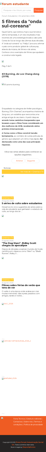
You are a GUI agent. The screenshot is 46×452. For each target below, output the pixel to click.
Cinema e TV (38, 172)
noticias (7, 168)
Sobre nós (28, 422)
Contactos (17, 422)
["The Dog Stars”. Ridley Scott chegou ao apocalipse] (23, 227)
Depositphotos (29, 447)
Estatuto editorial (33, 419)
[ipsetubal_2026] (23, 395)
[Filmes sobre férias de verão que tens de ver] (23, 269)
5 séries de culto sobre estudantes (22, 203)
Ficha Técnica (19, 419)
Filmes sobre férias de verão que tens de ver (21, 286)
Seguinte (31, 161)
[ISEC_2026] (23, 320)
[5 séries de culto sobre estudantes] (23, 187)
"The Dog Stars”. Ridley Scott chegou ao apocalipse (19, 244)
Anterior (19, 161)
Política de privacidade (33, 424)
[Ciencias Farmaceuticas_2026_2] (23, 357)
